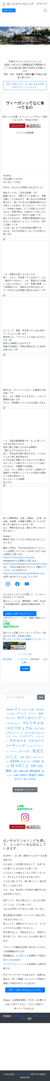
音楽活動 (31, 779)
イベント (21, 713)
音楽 (25, 779)
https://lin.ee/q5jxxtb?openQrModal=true (23, 573)
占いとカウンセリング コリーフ (26, 3)
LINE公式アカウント (13, 617)
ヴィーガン (22, 654)
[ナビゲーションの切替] (45, 10)
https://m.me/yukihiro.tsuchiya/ (18, 557)
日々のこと (20, 765)
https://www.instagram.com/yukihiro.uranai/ (25, 563)
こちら (30, 576)
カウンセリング (29, 718)
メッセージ (13, 751)
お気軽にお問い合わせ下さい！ (20, 613)
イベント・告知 (35, 713)
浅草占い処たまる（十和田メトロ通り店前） (30, 1017)
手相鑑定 (36, 761)
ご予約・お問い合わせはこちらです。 (25, 990)
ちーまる (11, 713)
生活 (30, 654)
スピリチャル (33, 723)
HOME (25, 668)
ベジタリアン (23, 659)
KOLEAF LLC (23, 1074)
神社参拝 (35, 771)
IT (16, 709)
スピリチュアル (19, 728)
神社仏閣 (23, 771)
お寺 (32, 709)
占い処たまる (31, 84)
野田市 (23, 775)
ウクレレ (11, 718)
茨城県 (16, 775)
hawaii (9, 709)
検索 (41, 697)
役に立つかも (25, 761)
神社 (9, 771)
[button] (3, 36)
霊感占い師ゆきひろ (29, 776)
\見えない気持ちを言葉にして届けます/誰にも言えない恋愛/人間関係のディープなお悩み (28, 32)
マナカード (18, 741)
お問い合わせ (8, 10)
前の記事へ (8, 659)
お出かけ (25, 710)
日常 (33, 765)
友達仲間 (14, 761)
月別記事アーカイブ (24, 789)
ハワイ (15, 736)
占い (29, 757)
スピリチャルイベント (14, 964)
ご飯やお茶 (39, 709)
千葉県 (22, 757)
